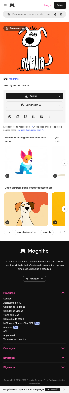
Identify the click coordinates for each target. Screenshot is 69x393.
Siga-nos (9, 367)
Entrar (60, 5)
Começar (9, 348)
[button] (34, 278)
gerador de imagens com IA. (30, 130)
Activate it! (52, 389)
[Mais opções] (49, 116)
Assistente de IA (12, 302)
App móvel (9, 335)
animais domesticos (26, 232)
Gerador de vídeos (13, 310)
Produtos (9, 293)
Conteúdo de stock (13, 318)
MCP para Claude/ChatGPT (21, 323)
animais (47, 232)
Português (34, 278)
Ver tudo (57, 139)
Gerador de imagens (14, 306)
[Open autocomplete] (7, 14)
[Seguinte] (65, 162)
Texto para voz (11, 314)
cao (8, 232)
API (5, 331)
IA (32, 127)
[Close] (64, 389)
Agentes (10, 327)
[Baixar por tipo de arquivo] (59, 96)
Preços (48, 5)
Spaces (7, 298)
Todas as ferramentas (14, 339)
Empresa (9, 357)
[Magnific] (34, 251)
